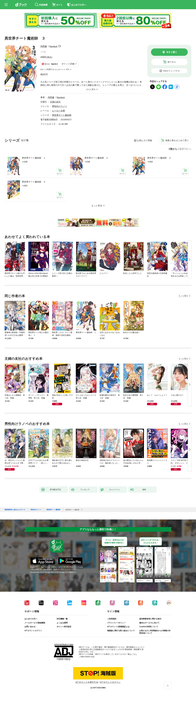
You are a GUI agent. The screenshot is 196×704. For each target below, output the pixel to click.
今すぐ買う (171, 52)
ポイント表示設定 (64, 627)
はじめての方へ (30, 619)
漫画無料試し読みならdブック (15, 509)
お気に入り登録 (144, 140)
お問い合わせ (30, 627)
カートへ (171, 62)
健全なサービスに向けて (149, 623)
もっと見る (183, 296)
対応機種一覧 (62, 619)
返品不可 (44, 74)
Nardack (53, 46)
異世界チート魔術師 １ (33, 158)
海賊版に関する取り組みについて (121, 631)
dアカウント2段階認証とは (118, 627)
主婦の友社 (55, 102)
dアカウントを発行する (86, 682)
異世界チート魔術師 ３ (159, 158)
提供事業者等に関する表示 (150, 619)
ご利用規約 (111, 619)
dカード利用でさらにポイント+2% (54, 69)
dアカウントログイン (33, 631)
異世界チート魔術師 (61, 115)
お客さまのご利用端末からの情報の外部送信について (155, 632)
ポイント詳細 (68, 64)
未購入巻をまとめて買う (177, 140)
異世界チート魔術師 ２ (96, 158)
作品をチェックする (171, 71)
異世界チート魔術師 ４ (33, 182)
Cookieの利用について (148, 627)
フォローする (59, 46)
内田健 (43, 46)
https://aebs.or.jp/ (87, 657)
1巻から (173, 149)
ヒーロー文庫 (58, 110)
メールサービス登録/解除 (34, 623)
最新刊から (185, 149)
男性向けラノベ (59, 106)
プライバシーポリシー (116, 623)
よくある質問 (62, 623)
